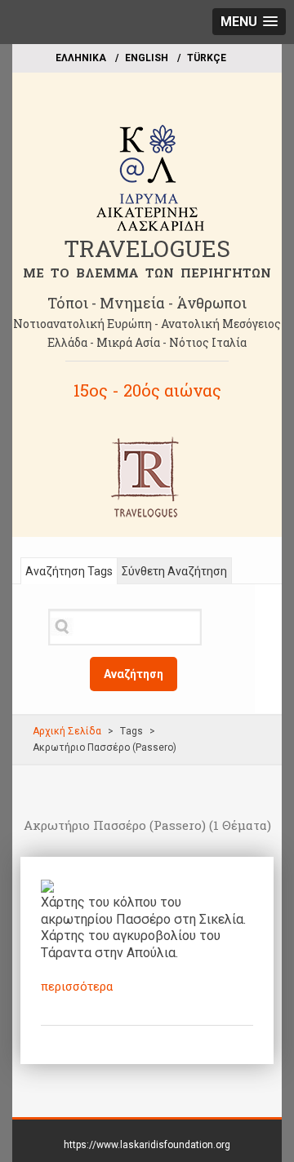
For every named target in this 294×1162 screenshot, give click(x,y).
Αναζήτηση (133, 674)
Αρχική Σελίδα (67, 731)
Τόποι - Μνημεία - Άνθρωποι (147, 303)
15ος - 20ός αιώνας (147, 390)
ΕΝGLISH (146, 58)
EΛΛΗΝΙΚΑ (81, 58)
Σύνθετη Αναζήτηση (174, 571)
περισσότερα (77, 986)
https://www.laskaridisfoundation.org (147, 1145)
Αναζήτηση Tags (69, 571)
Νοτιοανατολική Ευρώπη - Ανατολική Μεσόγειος (147, 323)
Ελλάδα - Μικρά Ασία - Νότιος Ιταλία (147, 342)
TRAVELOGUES (147, 248)
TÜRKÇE (206, 58)
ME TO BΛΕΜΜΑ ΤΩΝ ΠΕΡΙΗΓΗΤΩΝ (147, 272)
